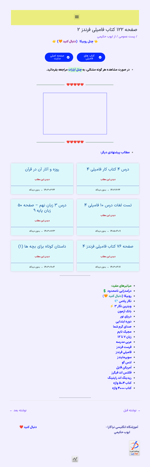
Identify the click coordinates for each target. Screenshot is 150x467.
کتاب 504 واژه (122, 383)
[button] (77, 17)
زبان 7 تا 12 (125, 337)
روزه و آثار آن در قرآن (42, 169)
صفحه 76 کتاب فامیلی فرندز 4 (107, 247)
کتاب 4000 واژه (122, 388)
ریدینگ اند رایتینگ (120, 378)
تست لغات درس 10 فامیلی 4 (108, 205)
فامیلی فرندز (124, 352)
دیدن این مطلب (107, 179)
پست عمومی (127, 36)
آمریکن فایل (124, 367)
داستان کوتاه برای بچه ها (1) (42, 247)
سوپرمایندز (124, 357)
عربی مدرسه (124, 342)
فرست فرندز (124, 347)
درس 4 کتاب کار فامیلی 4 (108, 169)
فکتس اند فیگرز (121, 372)
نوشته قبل (131, 410)
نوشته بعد (18, 410)
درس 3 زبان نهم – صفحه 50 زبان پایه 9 (42, 208)
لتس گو (127, 362)
